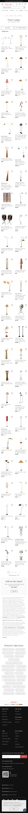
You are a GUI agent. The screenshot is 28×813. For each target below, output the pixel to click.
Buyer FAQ (17, 711)
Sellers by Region (5, 741)
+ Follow (7, 27)
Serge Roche (5, 616)
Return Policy (4, 716)
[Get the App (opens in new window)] (5, 774)
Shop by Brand (5, 736)
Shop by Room (5, 744)
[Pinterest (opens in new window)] (12, 800)
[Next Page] (19, 572)
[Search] (24, 7)
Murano (5, 627)
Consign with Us (18, 719)
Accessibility (4, 724)
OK (14, 808)
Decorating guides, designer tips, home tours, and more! (13, 763)
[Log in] (13, 4)
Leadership (17, 736)
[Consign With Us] (19, 4)
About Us (17, 733)
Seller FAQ (17, 722)
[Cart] (25, 4)
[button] (3, 4)
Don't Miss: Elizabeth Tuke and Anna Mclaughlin (14, 1)
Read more (5, 637)
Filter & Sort (21, 27)
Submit (24, 756)
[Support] (25, 810)
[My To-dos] (16, 4)
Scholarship (17, 744)
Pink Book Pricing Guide (6, 722)
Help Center (4, 711)
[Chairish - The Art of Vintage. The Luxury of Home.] (8, 4)
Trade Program (18, 713)
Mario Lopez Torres (21, 616)
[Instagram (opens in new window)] (3, 800)
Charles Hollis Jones (12, 627)
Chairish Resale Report (19, 746)
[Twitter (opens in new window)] (17, 800)
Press (16, 741)
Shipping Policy (5, 719)
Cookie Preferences (17, 805)
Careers (16, 738)
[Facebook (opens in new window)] (8, 800)
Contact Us (4, 713)
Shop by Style (5, 733)
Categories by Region (6, 738)
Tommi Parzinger (21, 627)
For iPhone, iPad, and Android (8, 768)
